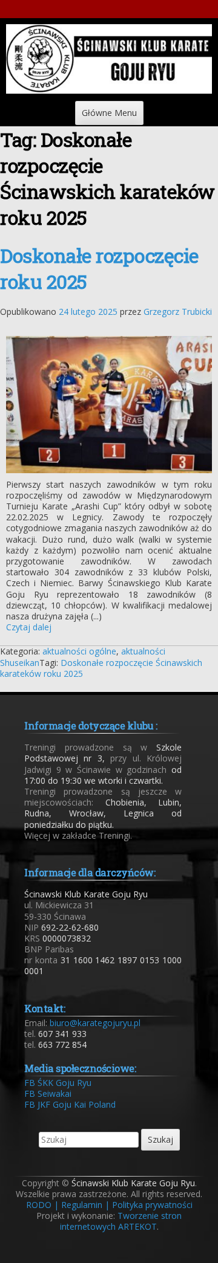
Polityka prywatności (152, 1204)
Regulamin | (85, 1204)
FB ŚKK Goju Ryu (57, 1082)
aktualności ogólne (79, 651)
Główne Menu (109, 112)
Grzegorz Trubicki (178, 311)
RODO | (42, 1204)
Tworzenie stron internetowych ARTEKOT (121, 1221)
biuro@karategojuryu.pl (95, 1023)
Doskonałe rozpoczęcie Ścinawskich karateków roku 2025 (101, 668)
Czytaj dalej (28, 627)
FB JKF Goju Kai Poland (70, 1104)
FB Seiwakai (47, 1093)
